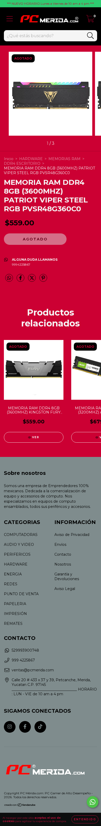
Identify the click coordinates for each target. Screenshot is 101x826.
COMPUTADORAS (21, 534)
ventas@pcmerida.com (33, 670)
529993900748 (25, 650)
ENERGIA (13, 574)
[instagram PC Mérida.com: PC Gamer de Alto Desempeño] (10, 727)
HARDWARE (31, 158)
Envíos (60, 544)
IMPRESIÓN (15, 613)
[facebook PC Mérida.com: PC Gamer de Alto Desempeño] (25, 727)
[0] (90, 20)
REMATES (13, 623)
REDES (10, 584)
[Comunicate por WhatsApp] (92, 802)
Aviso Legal (64, 588)
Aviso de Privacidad (71, 534)
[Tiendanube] (20, 806)
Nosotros (62, 564)
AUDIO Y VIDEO (19, 544)
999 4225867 (23, 660)
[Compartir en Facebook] (21, 280)
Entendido (85, 819)
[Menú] (10, 19)
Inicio (8, 158)
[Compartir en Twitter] (32, 280)
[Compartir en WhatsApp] (9, 278)
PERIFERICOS (17, 554)
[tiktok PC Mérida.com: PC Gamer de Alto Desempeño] (40, 727)
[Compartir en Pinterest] (43, 280)
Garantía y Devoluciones (66, 576)
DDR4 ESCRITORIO (22, 163)
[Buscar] (90, 36)
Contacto (62, 554)
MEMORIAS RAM (64, 158)
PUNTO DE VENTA (21, 594)
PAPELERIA (15, 603)
